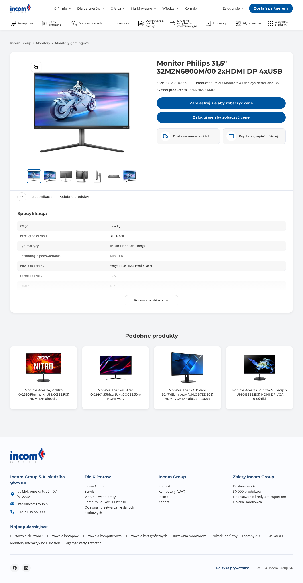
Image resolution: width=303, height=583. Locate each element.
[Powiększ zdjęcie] (36, 67)
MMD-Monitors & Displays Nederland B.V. (247, 83)
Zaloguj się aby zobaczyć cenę (221, 117)
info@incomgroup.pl (33, 504)
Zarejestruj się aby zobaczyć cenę (221, 103)
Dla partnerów (88, 8)
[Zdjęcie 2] (50, 176)
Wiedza (168, 8)
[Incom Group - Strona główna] (20, 8)
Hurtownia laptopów (63, 536)
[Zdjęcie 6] (114, 176)
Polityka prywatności (233, 568)
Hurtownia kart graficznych (146, 536)
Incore (163, 496)
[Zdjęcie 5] (98, 176)
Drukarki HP (277, 536)
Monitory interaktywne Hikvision (35, 543)
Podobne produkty (74, 197)
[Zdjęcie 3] (66, 176)
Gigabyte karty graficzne (83, 543)
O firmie (60, 8)
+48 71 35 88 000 (31, 511)
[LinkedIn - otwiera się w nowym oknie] (26, 568)
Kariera (164, 502)
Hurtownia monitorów (189, 536)
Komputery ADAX (172, 491)
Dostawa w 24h (245, 486)
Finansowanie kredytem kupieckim (259, 496)
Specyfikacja (42, 197)
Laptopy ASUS (252, 536)
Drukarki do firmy (224, 536)
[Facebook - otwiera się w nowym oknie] (14, 568)
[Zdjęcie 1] (34, 176)
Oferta (116, 8)
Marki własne (141, 8)
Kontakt (191, 8)
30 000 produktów (247, 491)
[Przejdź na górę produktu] (21, 196)
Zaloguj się (231, 8)
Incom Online (95, 486)
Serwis (89, 491)
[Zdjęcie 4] (82, 176)
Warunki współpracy (100, 496)
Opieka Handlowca (247, 502)
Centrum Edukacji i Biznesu (105, 502)
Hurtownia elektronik (26, 536)
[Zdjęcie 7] (130, 176)
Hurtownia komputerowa (102, 536)
